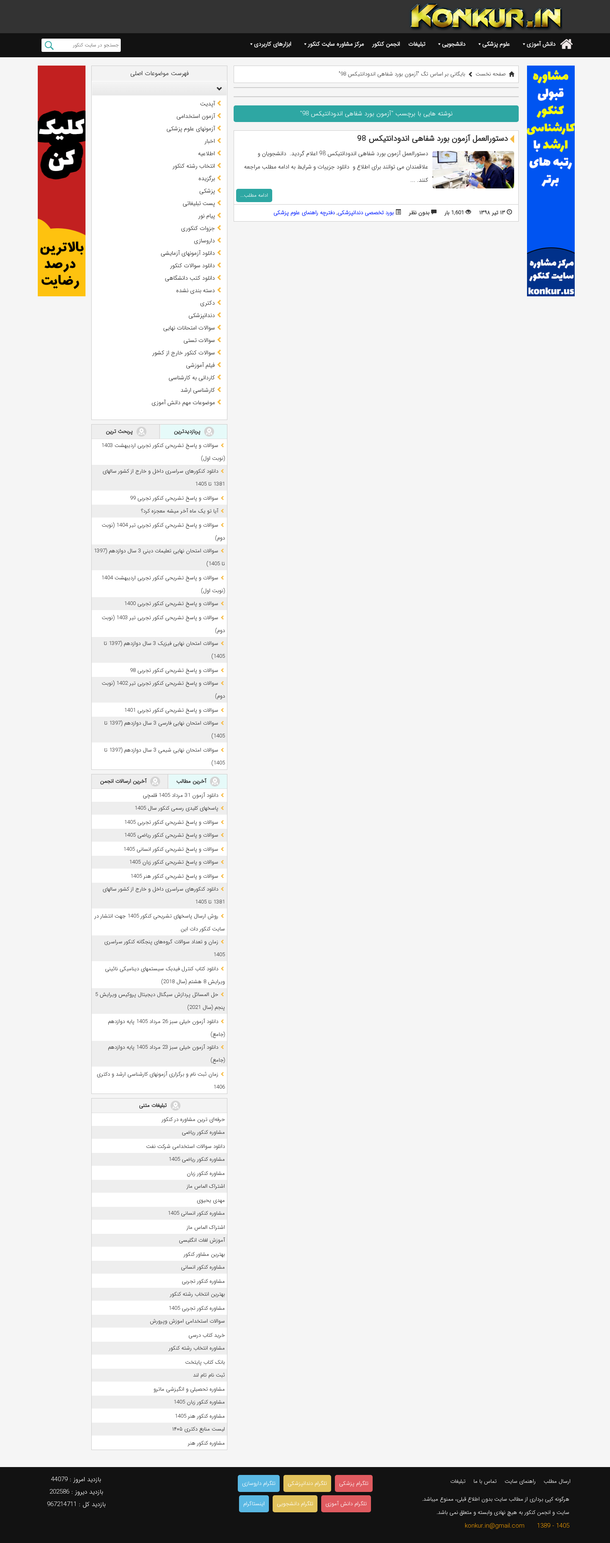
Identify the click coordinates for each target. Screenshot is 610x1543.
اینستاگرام (254, 1503)
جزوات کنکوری (198, 228)
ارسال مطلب (557, 1481)
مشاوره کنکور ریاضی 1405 (196, 1159)
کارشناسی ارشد (198, 390)
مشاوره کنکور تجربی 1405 (196, 1308)
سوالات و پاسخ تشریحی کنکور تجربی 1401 (171, 710)
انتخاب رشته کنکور (194, 166)
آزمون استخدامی (195, 116)
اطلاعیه (206, 153)
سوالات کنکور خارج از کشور (183, 352)
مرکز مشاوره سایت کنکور (336, 44)
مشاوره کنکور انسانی (203, 1267)
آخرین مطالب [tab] (192, 781)
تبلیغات (416, 44)
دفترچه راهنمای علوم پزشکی (304, 212)
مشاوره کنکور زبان (206, 1173)
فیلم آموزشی (200, 365)
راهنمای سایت (520, 1481)
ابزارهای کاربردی (272, 44)
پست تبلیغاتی (199, 203)
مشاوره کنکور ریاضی (203, 1132)
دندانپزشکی (201, 315)
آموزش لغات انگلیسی (202, 1240)
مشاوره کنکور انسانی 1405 (196, 1213)
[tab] (159, 88)
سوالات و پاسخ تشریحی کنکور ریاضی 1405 (171, 835)
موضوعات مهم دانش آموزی (183, 402)
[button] (217, 88)
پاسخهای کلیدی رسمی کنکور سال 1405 (176, 808)
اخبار (210, 141)
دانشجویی (454, 44)
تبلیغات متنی (153, 1105)
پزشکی (207, 190)
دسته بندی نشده (195, 290)
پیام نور (206, 215)
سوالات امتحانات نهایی (189, 327)
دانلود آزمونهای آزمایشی (188, 253)
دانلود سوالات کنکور (192, 265)
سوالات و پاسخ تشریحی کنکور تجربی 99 (174, 498)
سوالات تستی (199, 340)
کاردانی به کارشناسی (191, 377)
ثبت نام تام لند (209, 1375)
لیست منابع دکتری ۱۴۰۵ (198, 1429)
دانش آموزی (541, 44)
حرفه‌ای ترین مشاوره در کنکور (193, 1119)
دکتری (207, 303)
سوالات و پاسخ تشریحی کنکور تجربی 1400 (171, 603)
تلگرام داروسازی (259, 1483)
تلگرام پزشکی (353, 1483)
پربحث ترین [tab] (120, 431)
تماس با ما (485, 1481)
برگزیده (206, 178)
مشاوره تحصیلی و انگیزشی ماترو (189, 1389)
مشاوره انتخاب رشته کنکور (197, 1348)
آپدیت (207, 103)
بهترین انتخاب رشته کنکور (197, 1294)
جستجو (49, 45)
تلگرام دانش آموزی (346, 1503)
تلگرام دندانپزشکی (307, 1483)
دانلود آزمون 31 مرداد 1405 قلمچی (180, 795)
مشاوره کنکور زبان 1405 (199, 1402)
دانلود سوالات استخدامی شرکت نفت (185, 1146)
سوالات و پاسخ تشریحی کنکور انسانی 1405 (170, 849)
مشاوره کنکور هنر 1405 (200, 1416)
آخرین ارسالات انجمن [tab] (124, 781)
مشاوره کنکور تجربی (203, 1281)
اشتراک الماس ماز (206, 1186)
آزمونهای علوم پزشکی (190, 128)
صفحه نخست (491, 74)
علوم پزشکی (496, 44)
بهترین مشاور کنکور (204, 1254)
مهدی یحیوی (211, 1200)
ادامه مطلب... (254, 195)
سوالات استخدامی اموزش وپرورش (187, 1321)
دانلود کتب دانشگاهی (190, 278)
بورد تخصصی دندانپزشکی (366, 212)
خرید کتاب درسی (206, 1335)
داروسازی (204, 240)
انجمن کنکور (386, 44)
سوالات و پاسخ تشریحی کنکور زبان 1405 (173, 862)
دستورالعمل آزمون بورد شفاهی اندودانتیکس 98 (432, 138)
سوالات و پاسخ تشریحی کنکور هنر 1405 (174, 876)
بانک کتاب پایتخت (205, 1362)
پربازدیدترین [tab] (188, 431)
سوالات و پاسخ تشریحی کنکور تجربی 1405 (171, 822)
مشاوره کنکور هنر (206, 1443)
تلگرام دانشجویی (295, 1503)
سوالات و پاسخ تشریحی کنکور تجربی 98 (174, 670)
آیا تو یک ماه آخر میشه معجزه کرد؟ (179, 511)
